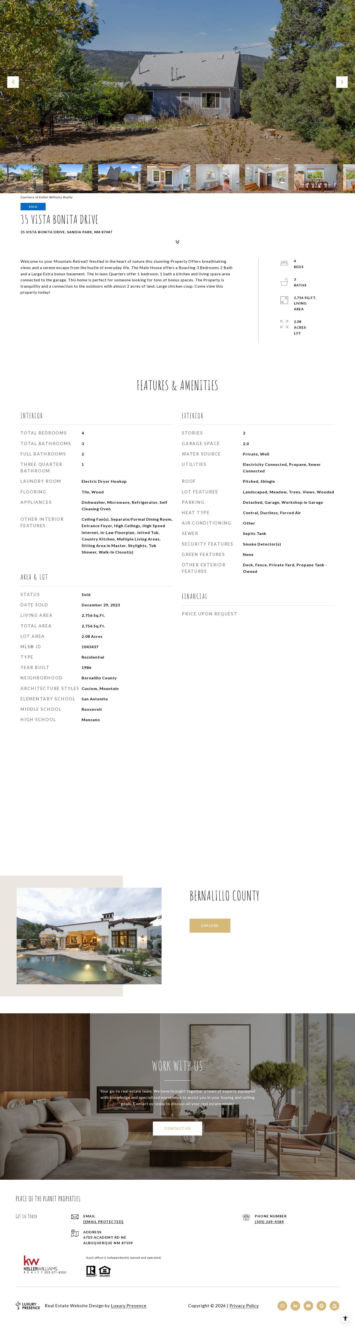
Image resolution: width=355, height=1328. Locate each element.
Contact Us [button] (177, 1128)
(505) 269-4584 (269, 1222)
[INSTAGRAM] (282, 1306)
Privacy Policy (244, 1305)
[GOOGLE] (321, 1306)
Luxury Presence (129, 1305)
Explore (210, 925)
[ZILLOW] (334, 1306)
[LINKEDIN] (295, 1306)
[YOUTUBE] (308, 1306)
